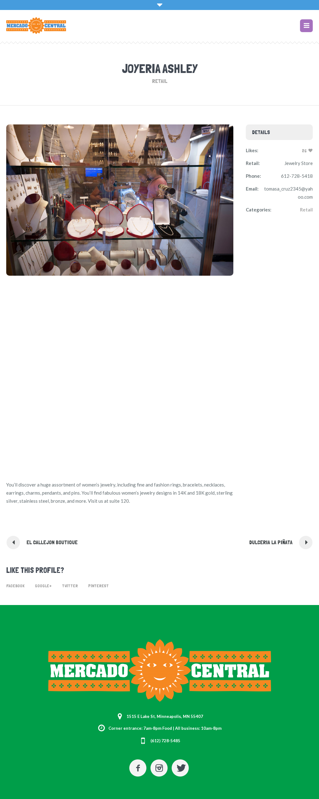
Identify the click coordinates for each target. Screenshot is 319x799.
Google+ (43, 585)
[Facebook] (137, 768)
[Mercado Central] (159, 670)
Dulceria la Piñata (271, 542)
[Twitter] (180, 768)
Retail (306, 209)
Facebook (15, 585)
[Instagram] (159, 768)
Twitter (70, 585)
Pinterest (98, 585)
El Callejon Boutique (52, 542)
